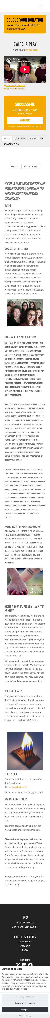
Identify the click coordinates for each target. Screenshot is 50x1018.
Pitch (7, 138)
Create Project (25, 941)
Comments (13, 144)
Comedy (20, 88)
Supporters (36, 138)
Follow (16, 166)
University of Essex (15, 85)
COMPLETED (25, 120)
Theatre (10, 88)
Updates (21, 138)
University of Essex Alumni (25, 926)
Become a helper (31, 166)
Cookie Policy (25, 1016)
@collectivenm (19, 787)
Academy (25, 945)
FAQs (25, 950)
